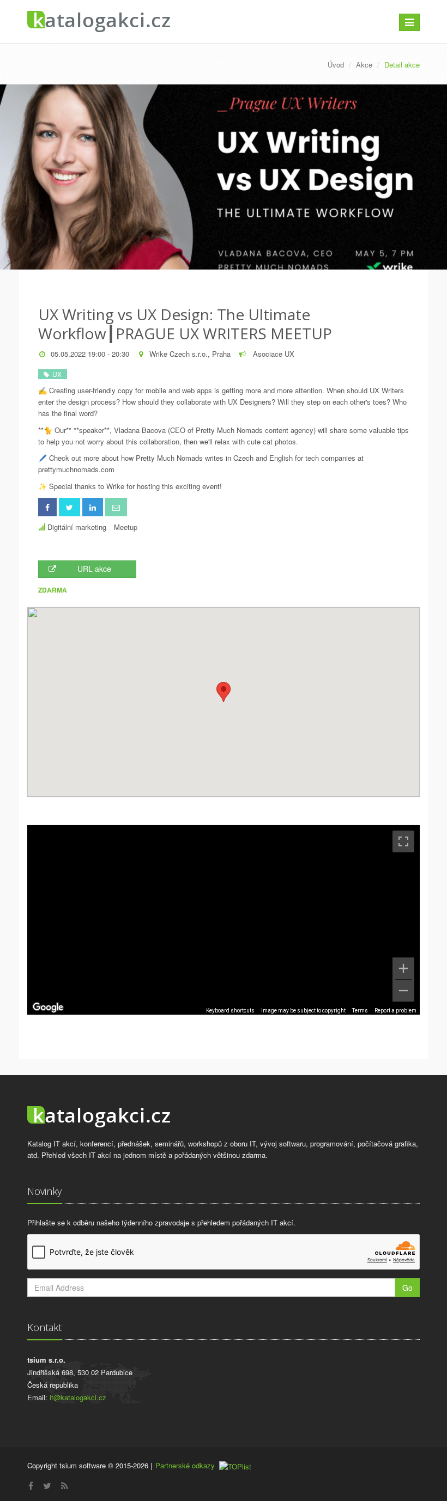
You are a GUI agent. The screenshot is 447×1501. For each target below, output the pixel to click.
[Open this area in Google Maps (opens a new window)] (48, 1007)
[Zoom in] (403, 968)
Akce (364, 64)
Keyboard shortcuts (230, 1011)
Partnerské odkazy (185, 1465)
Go (407, 1287)
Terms (360, 1011)
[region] (223, 920)
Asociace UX (272, 354)
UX (55, 374)
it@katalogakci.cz (78, 1397)
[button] (223, 692)
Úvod (336, 64)
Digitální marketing (76, 527)
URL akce (94, 568)
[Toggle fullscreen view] (403, 841)
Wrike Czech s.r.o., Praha (190, 354)
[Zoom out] (403, 991)
